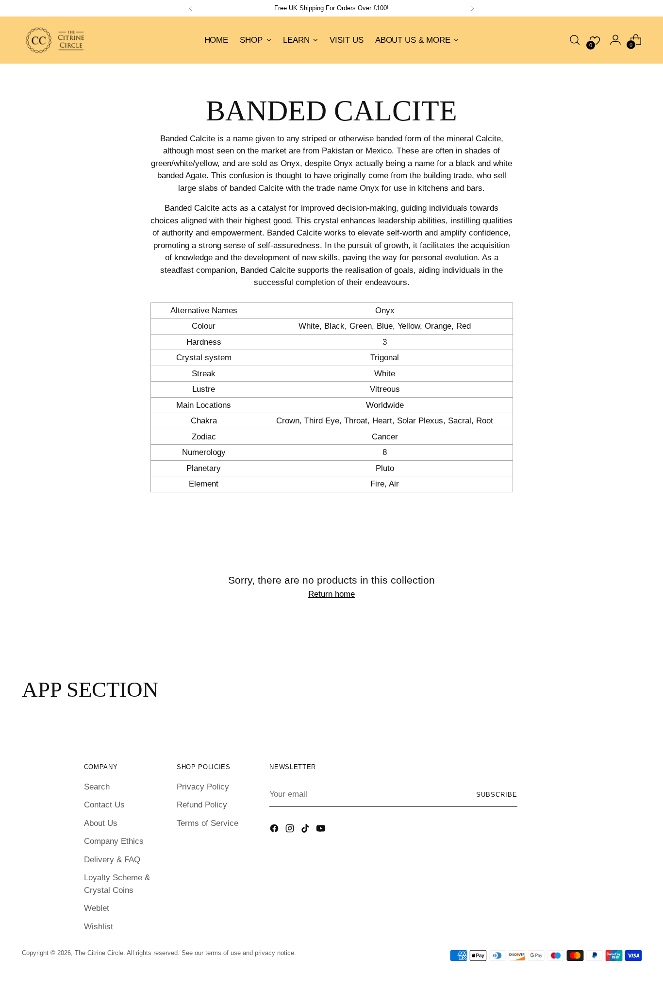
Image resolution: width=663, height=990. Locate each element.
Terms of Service (207, 823)
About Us (100, 823)
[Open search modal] (574, 40)
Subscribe (496, 794)
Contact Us (104, 804)
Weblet (96, 908)
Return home (331, 594)
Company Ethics (114, 841)
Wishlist (98, 926)
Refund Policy (202, 804)
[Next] (472, 8)
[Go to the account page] (615, 40)
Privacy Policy (203, 786)
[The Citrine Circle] (56, 40)
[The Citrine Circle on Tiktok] (306, 830)
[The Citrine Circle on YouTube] (322, 830)
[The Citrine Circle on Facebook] (275, 830)
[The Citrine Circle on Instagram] (291, 830)
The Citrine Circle (99, 952)
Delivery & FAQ (112, 859)
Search (97, 786)
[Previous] (190, 8)
